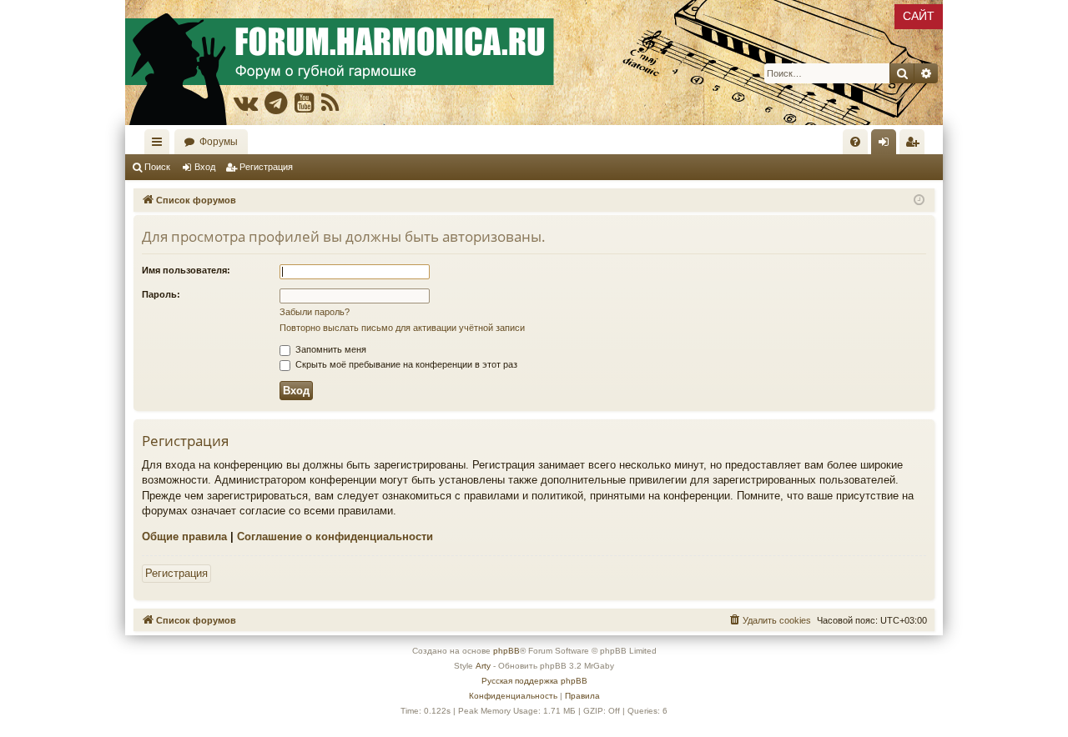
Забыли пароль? (315, 312)
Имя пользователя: (186, 270)
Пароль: (161, 294)
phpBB (506, 650)
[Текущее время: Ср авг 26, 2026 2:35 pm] (919, 200)
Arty (483, 665)
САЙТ (918, 16)
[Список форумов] (534, 62)
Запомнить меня (329, 349)
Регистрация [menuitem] (915, 145)
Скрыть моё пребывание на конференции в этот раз (405, 364)
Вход (204, 167)
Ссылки (160, 145)
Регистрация (266, 167)
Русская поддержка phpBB (534, 680)
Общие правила (184, 536)
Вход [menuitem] (887, 145)
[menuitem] (855, 141)
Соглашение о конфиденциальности (335, 536)
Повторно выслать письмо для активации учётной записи (402, 328)
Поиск (157, 167)
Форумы (218, 142)
